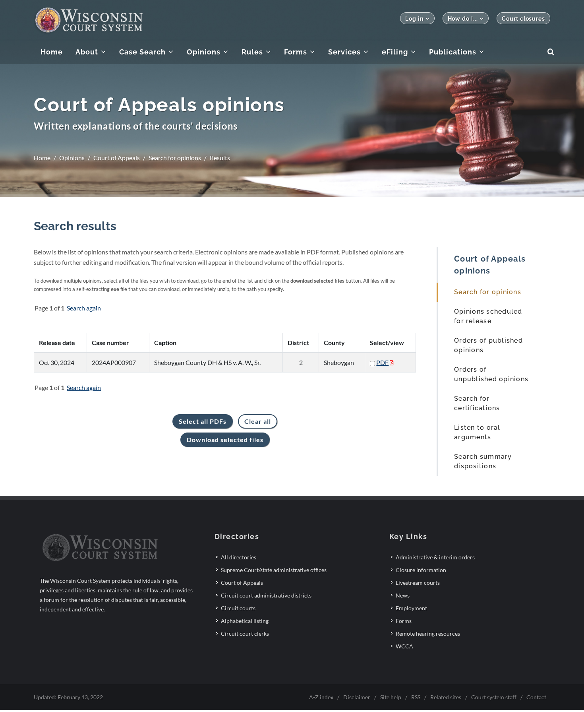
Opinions (72, 157)
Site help (390, 697)
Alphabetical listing (245, 620)
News (403, 595)
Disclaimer (356, 697)
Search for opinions (175, 157)
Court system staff (493, 697)
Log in (414, 19)
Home (42, 157)
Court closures (523, 19)
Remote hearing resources (428, 633)
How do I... (463, 19)
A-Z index (321, 697)
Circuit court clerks (245, 633)
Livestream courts (418, 582)
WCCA (404, 646)
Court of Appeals (116, 157)
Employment (411, 608)
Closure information (421, 569)
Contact (536, 697)
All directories (238, 557)
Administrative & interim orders (435, 557)
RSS (415, 697)
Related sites (445, 697)
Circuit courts (238, 608)
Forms (404, 620)
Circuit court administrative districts (266, 595)
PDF (382, 362)
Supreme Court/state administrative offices (274, 569)
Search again (84, 308)
